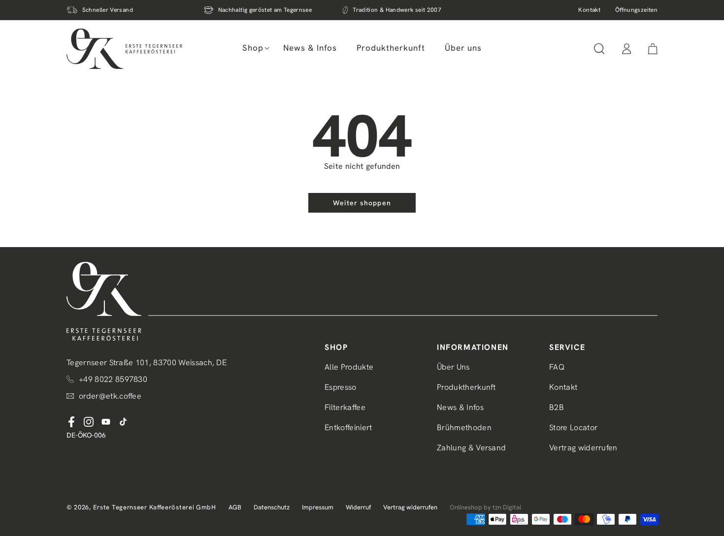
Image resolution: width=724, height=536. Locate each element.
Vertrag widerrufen (583, 447)
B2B (556, 407)
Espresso (341, 387)
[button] (252, 47)
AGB (235, 507)
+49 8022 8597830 (113, 379)
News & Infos (460, 407)
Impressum (317, 507)
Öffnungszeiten (636, 10)
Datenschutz (272, 507)
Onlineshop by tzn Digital (485, 507)
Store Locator (573, 427)
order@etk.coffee (110, 396)
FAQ (556, 367)
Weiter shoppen (362, 202)
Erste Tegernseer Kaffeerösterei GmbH (154, 507)
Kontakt (589, 10)
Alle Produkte (349, 367)
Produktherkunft (466, 387)
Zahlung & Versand (471, 447)
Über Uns (453, 367)
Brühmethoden (464, 427)
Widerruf (358, 507)
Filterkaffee (345, 407)
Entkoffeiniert (348, 427)
